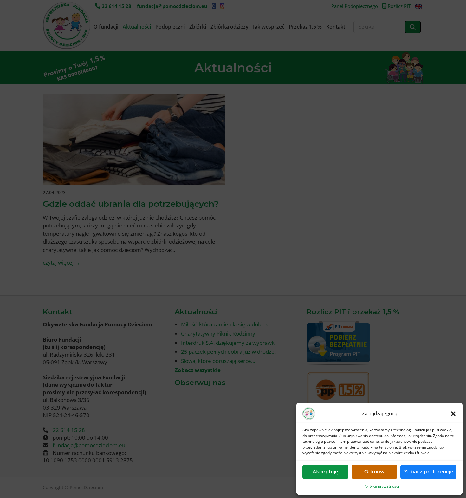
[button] (453, 413)
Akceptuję (325, 472)
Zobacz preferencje (428, 472)
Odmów (374, 472)
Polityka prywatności (381, 486)
